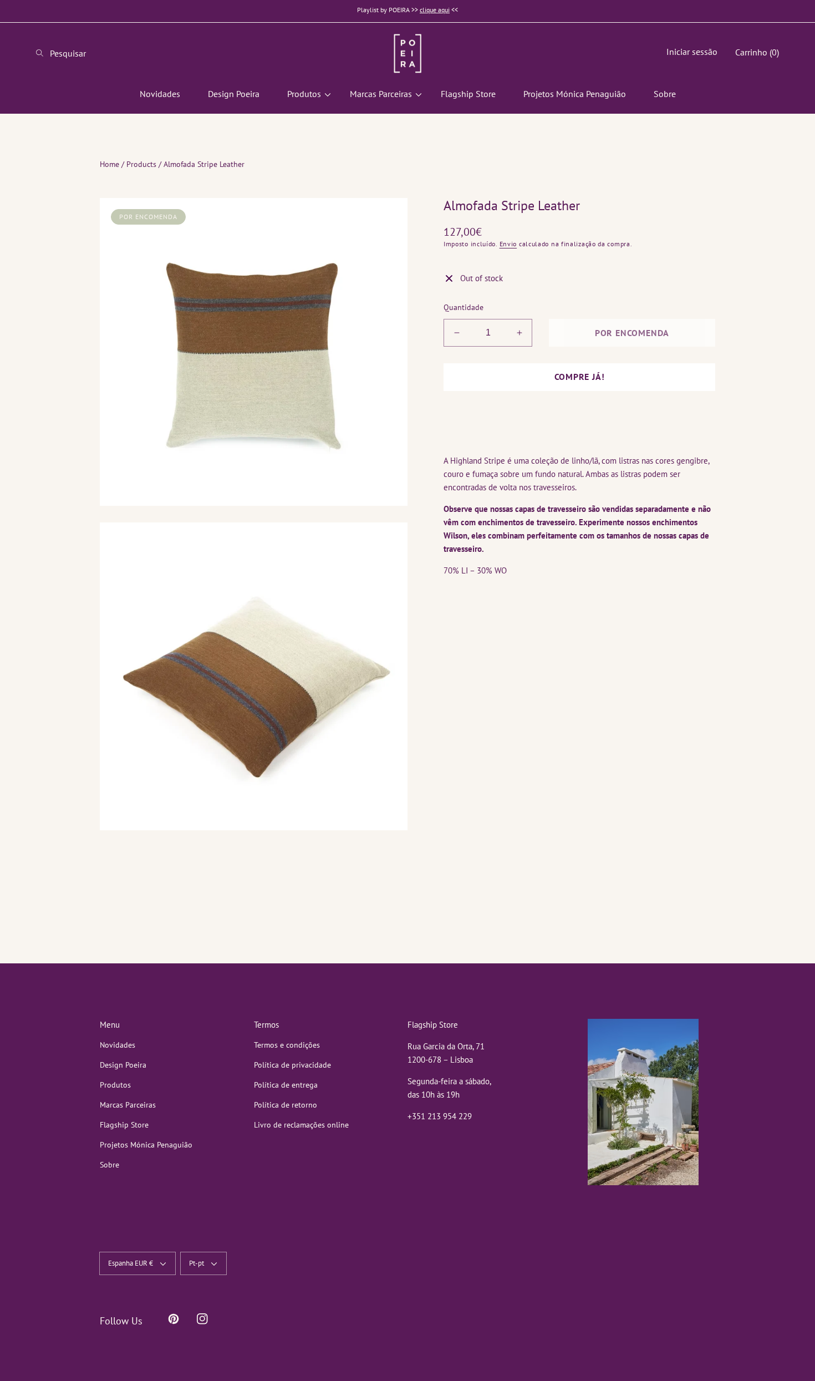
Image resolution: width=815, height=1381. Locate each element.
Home (109, 164)
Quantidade (463, 307)
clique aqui (435, 10)
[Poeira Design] (407, 53)
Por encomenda (632, 332)
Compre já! (579, 376)
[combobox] (80, 53)
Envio (508, 244)
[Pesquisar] (43, 53)
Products (141, 164)
